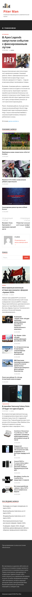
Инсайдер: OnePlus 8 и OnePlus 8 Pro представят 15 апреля (21, 478)
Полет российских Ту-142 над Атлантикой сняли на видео (12, 378)
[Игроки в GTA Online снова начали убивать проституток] (16, 178)
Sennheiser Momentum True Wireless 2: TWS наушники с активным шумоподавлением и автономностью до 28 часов (21, 435)
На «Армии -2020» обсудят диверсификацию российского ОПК (20, 338)
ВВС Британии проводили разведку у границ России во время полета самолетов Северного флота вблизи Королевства (21, 366)
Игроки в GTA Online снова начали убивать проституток (14, 180)
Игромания (5, 34)
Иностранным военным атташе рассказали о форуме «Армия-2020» (15, 290)
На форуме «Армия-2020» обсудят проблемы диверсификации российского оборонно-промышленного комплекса (21, 323)
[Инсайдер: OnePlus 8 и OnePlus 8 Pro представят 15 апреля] (7, 482)
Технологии (5, 404)
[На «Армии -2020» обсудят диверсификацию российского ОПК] (7, 341)
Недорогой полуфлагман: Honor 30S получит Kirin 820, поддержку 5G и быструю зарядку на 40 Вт (22, 450)
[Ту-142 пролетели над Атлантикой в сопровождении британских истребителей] (7, 353)
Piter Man (11, 11)
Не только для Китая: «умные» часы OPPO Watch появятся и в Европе (21, 488)
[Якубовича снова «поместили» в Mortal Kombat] (16, 150)
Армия (4, 285)
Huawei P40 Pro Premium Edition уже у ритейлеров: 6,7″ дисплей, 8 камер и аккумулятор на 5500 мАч (21, 465)
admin (12, 50)
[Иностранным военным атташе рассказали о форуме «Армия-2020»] (16, 284)
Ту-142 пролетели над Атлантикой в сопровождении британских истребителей (21, 350)
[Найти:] (16, 257)
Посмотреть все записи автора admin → (21, 242)
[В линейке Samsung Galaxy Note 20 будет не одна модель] (16, 402)
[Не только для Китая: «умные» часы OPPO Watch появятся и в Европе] (7, 492)
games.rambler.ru (14, 121)
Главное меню (10, 28)
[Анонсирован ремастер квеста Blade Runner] (16, 205)
